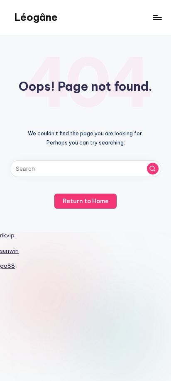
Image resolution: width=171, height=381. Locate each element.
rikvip (7, 235)
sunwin (9, 250)
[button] (153, 168)
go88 (7, 265)
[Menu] (157, 17)
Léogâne (36, 17)
